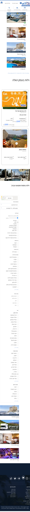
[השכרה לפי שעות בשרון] (9, 458)
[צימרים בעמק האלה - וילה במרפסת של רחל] (14, 108)
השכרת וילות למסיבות (11, 492)
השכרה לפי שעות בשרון (14, 459)
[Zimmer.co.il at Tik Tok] (11, 477)
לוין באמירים (23, 69)
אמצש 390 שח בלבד (15, 445)
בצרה (18, 460)
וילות (24, 73)
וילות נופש (13, 489)
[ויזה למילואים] (9, 203)
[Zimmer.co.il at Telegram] (19, 477)
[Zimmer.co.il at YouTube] (23, 476)
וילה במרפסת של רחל (20, 111)
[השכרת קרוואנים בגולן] (9, 430)
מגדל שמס (17, 417)
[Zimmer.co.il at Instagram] (27, 477)
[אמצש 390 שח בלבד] (9, 443)
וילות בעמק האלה (11, 73)
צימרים (27, 73)
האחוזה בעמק (22, 149)
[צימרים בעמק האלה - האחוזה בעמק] (14, 147)
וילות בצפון (13, 491)
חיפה (18, 446)
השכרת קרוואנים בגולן (15, 431)
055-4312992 (23, 115)
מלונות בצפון (12, 496)
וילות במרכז (19, 73)
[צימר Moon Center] (9, 415)
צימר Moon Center (15, 416)
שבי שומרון (22, 112)
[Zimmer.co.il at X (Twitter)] (15, 477)
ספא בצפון (13, 493)
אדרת (23, 151)
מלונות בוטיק (12, 495)
